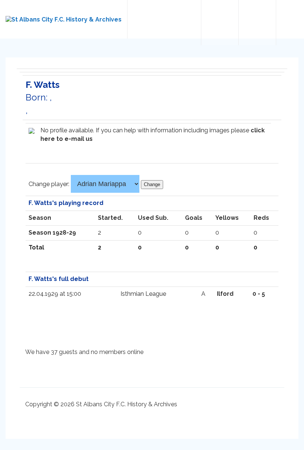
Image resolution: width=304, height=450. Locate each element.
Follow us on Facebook (257, 22)
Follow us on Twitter (219, 22)
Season (40, 217)
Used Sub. (153, 217)
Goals (193, 217)
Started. (110, 217)
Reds (261, 217)
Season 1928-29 (52, 232)
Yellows (227, 217)
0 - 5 (258, 293)
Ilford (225, 293)
